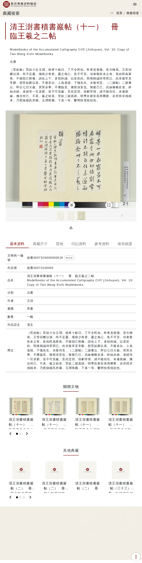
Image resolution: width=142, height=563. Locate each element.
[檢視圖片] (60, 215)
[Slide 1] (17, 434)
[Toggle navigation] (135, 4)
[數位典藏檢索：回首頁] (19, 4)
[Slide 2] (20, 434)
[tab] (17, 244)
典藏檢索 (132, 13)
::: (112, 12)
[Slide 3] (24, 497)
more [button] (69, 257)
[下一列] (133, 215)
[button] (71, 228)
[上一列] (8, 215)
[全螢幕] (108, 205)
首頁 (119, 13)
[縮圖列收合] (71, 205)
